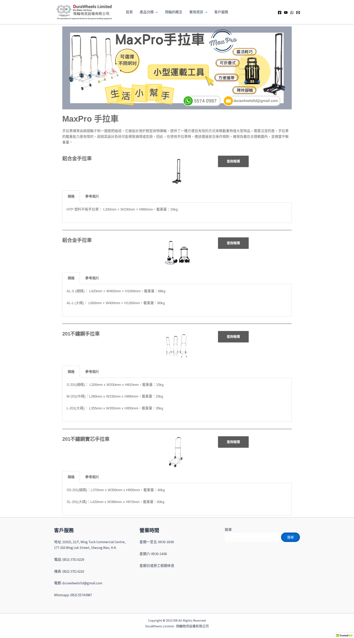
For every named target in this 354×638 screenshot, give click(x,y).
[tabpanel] (177, 213)
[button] (156, 12)
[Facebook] (279, 12)
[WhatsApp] (292, 12)
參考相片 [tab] (92, 196)
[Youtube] (286, 12)
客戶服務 (221, 12)
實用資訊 (196, 12)
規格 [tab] (71, 196)
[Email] (298, 12)
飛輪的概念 (173, 12)
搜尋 (228, 529)
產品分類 (147, 12)
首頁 (129, 12)
